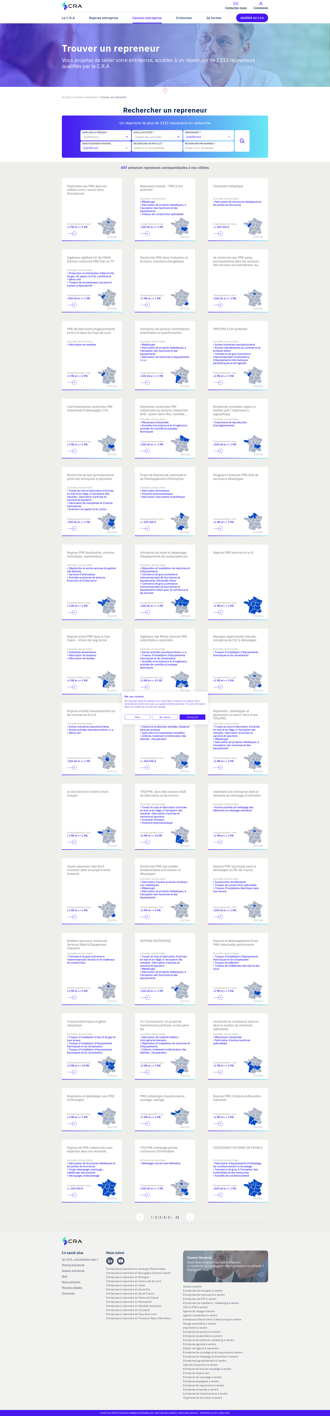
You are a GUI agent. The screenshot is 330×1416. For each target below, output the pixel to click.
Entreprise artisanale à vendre (200, 1389)
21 (177, 1217)
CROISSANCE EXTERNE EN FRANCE (238, 1147)
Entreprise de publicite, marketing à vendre (208, 1340)
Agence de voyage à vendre (199, 1311)
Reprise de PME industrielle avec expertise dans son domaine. (90, 1149)
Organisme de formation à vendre (202, 1397)
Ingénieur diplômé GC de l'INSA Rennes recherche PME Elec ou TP (90, 259)
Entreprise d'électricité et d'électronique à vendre (212, 1319)
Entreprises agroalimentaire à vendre (204, 1360)
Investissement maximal (96, 143)
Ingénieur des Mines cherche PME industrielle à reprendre (163, 638)
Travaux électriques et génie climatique (86, 1023)
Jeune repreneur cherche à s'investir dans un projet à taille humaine (88, 870)
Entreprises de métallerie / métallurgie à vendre (211, 1302)
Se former (214, 18)
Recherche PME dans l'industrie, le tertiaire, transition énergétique (164, 259)
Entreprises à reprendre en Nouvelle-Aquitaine (134, 1305)
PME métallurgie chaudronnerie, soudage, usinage (162, 1098)
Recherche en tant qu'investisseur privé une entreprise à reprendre (90, 477)
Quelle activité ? (143, 132)
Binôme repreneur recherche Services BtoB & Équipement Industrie (87, 944)
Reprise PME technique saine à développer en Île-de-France (234, 868)
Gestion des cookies (166, 1413)
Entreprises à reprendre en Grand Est (128, 1289)
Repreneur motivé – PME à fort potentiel (161, 188)
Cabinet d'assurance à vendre (200, 1364)
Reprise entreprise (103, 18)
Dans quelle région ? (94, 132)
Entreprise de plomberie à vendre (202, 1335)
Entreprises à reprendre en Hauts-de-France (132, 1297)
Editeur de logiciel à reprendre (201, 1348)
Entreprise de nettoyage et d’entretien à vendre (210, 1356)
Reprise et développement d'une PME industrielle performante (235, 943)
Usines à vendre (192, 1286)
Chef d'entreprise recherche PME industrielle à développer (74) (90, 408)
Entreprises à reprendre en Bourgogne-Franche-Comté (138, 1272)
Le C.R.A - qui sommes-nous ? (80, 1259)
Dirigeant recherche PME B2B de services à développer (235, 477)
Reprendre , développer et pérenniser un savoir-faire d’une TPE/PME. (235, 714)
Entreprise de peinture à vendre (201, 1331)
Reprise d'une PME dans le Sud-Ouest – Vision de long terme (89, 638)
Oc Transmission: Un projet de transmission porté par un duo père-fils (165, 1025)
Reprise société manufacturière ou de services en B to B (91, 713)
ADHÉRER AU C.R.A (252, 18)
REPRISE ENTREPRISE (155, 941)
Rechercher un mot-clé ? (148, 143)
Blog (64, 1276)
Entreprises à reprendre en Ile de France (130, 1293)
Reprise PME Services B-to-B (233, 552)
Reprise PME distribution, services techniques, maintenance (91, 554)
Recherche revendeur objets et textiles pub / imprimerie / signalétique (234, 410)
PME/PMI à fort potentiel (230, 329)
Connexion (68, 1293)
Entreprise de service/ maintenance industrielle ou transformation (165, 331)
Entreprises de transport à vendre (202, 1290)
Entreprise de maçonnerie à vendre (203, 1385)
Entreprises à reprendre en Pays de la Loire (131, 1314)
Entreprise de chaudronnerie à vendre (205, 1393)
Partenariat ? (193, 132)
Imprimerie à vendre (195, 1327)
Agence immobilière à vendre (200, 1315)
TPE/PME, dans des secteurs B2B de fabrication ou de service (163, 793)
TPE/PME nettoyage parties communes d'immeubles (159, 1149)
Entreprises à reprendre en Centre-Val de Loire (134, 1281)
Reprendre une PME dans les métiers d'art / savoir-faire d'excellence (87, 189)
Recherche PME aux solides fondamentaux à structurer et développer (160, 870)
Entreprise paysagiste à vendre (201, 1381)
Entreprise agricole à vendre (199, 1344)
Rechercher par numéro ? (200, 143)
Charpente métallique (228, 186)
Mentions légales (72, 1287)
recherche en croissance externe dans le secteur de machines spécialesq (235, 1025)
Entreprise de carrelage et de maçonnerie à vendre (213, 1352)
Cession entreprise (147, 18)
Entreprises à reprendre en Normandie (129, 1301)
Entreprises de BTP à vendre (200, 1298)
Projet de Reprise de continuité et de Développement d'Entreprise (163, 477)
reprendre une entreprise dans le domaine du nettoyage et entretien (237, 793)
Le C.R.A (68, 18)
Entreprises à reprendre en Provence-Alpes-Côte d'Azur (139, 1318)
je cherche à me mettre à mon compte (87, 793)
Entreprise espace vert (196, 1372)
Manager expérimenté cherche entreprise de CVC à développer (235, 638)
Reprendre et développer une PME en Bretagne (90, 1098)
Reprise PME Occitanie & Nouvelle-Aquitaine (237, 1098)
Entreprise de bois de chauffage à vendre (207, 1368)
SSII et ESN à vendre (195, 1307)
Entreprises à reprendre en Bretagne (128, 1277)
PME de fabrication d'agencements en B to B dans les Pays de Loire (91, 331)
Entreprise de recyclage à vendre (202, 1377)
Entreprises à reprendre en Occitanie (128, 1309)
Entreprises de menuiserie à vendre (204, 1294)
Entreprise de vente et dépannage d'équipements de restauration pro (164, 554)
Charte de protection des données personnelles (126, 1413)
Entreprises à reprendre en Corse (126, 1285)
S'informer (184, 18)
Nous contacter (71, 1281)
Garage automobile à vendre (200, 1323)
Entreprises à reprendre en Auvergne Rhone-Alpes (136, 1268)
